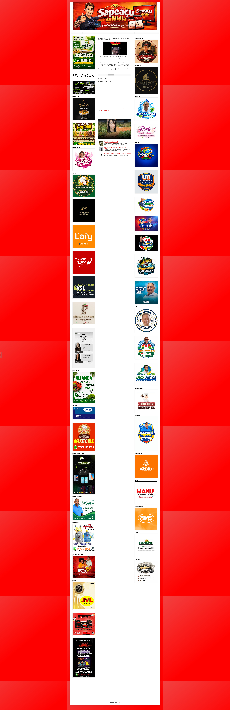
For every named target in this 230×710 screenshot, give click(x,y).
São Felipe (113, 32)
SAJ (108, 32)
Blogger (120, 702)
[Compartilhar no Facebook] (112, 75)
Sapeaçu (80, 32)
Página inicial (74, 32)
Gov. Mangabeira (145, 32)
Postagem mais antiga (127, 108)
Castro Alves (85, 32)
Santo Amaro (153, 32)
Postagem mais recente (102, 108)
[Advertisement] (83, 688)
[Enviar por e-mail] (108, 75)
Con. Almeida (137, 32)
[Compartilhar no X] (110, 75)
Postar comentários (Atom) (105, 110)
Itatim (118, 32)
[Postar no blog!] (109, 75)
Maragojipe (123, 32)
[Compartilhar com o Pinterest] (113, 75)
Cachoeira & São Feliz (102, 32)
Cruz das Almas (93, 32)
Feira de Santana (130, 32)
